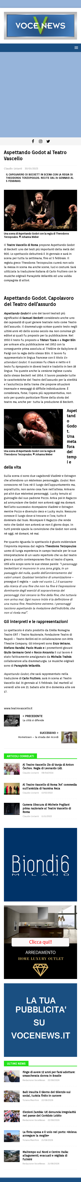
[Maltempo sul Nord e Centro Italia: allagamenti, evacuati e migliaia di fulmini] (12, 1156)
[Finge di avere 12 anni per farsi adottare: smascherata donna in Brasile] (12, 1076)
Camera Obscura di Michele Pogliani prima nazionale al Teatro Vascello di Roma (47, 808)
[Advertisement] (40, 94)
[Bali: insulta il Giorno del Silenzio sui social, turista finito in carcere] (12, 1096)
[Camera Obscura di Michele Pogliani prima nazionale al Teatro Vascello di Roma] (12, 809)
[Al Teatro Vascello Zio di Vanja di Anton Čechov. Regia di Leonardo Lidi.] (12, 769)
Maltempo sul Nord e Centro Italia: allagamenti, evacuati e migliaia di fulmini (45, 1155)
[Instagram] (40, 141)
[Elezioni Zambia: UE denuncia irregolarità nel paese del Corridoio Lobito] (12, 1116)
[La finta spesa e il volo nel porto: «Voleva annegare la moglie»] (12, 1136)
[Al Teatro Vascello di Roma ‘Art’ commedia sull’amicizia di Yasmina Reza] (12, 789)
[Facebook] (32, 141)
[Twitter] (48, 141)
